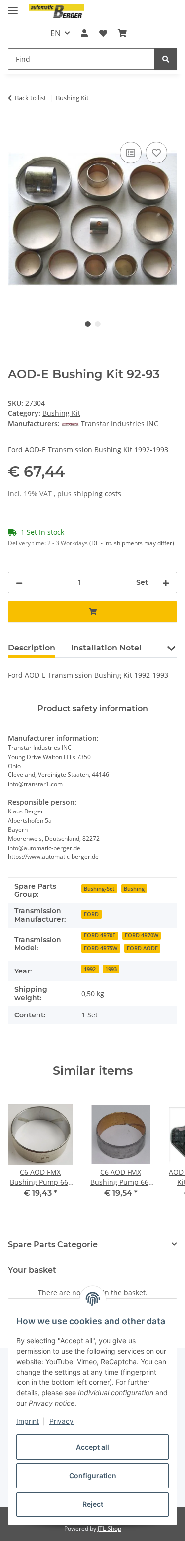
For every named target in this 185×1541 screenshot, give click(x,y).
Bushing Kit (61, 413)
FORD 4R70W (141, 935)
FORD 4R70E (99, 935)
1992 (90, 969)
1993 (111, 969)
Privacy (61, 1421)
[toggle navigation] (13, 6)
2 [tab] (98, 324)
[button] (84, 33)
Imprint (27, 1421)
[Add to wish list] (156, 152)
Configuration (92, 1475)
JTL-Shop (109, 1528)
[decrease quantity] (19, 582)
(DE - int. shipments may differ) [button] (131, 543)
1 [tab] (88, 324)
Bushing (134, 888)
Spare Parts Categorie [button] (53, 1244)
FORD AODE (142, 948)
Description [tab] (31, 647)
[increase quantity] (166, 582)
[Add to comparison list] (131, 152)
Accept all (92, 1447)
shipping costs (97, 493)
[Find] (165, 59)
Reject (92, 1504)
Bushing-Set (99, 888)
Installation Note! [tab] (106, 647)
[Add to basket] (16, 128)
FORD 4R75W (100, 948)
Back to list (30, 97)
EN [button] (55, 33)
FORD (91, 914)
